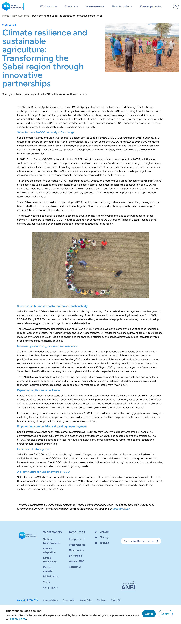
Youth (46, 582)
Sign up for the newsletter (139, 541)
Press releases (77, 544)
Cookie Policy (86, 600)
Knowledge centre (150, 6)
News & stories (20, 15)
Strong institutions (49, 559)
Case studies (76, 550)
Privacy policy (69, 600)
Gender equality (47, 569)
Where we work (95, 6)
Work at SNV (76, 561)
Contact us (75, 566)
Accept (149, 614)
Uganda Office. (121, 508)
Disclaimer (102, 600)
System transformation (51, 541)
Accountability (49, 600)
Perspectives (76, 539)
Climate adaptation (49, 550)
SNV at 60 (115, 600)
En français (75, 555)
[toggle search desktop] (176, 6)
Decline (165, 614)
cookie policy (18, 618)
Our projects (50, 587)
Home (5, 15)
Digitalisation (50, 576)
